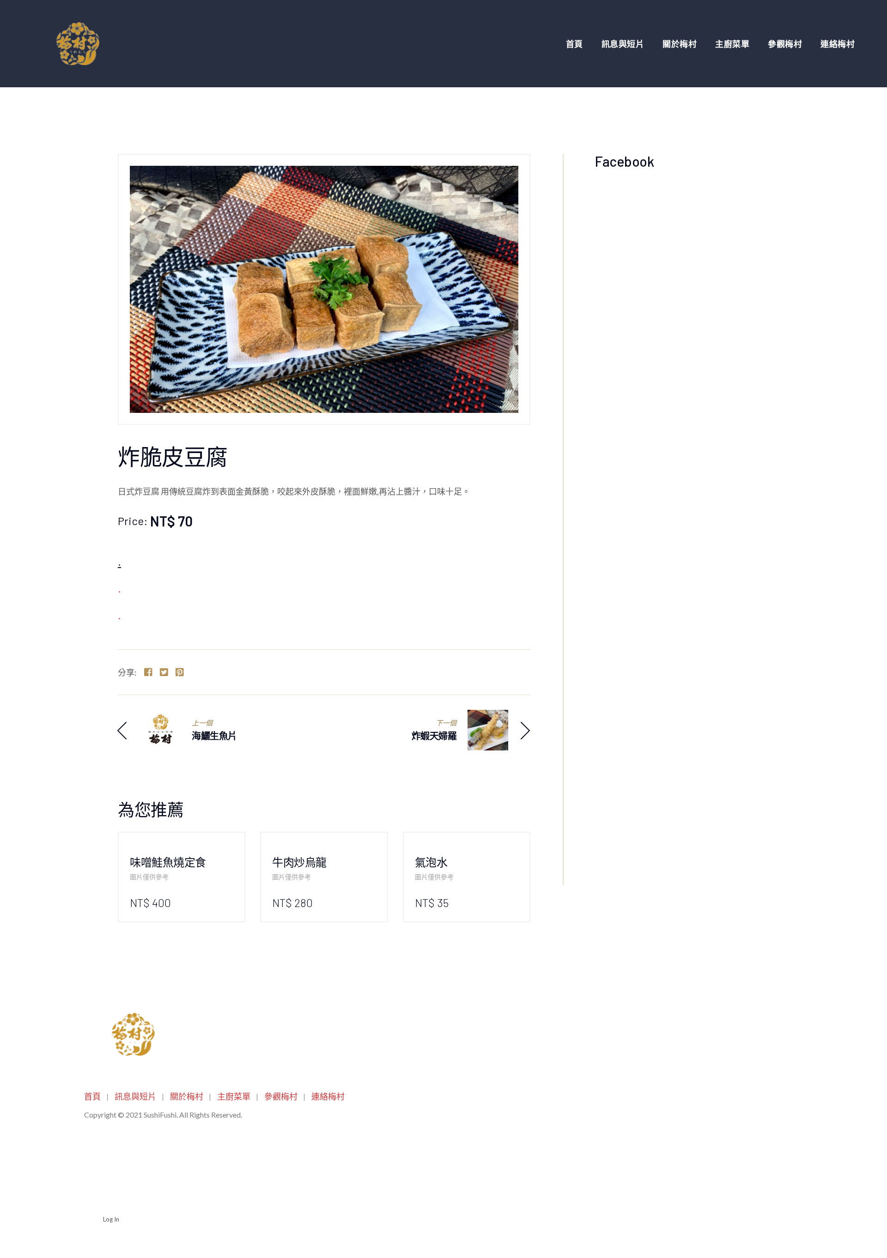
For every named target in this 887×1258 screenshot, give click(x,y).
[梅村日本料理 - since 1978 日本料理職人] (76, 43)
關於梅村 (679, 44)
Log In (111, 1219)
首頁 (574, 44)
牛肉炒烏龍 (299, 862)
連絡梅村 (837, 44)
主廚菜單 (732, 44)
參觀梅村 (785, 44)
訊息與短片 (622, 44)
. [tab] (119, 562)
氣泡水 (431, 862)
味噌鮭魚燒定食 (168, 862)
